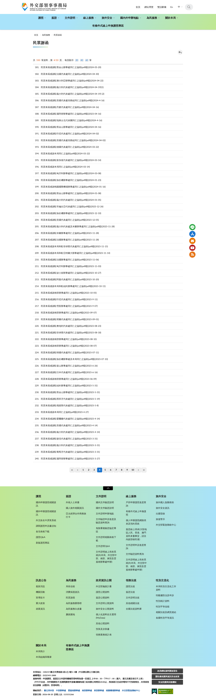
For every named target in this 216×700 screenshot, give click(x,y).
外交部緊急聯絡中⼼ (131, 691)
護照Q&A (40, 537)
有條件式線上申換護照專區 (108, 25)
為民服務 (152, 18)
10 (133, 470)
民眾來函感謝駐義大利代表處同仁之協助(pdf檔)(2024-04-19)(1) (69, 87)
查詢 (189, 7)
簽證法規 (130, 592)
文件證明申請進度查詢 (136, 547)
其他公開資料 (102, 623)
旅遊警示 (160, 519)
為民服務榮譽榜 (74, 603)
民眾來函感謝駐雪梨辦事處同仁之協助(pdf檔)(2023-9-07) (66, 306)
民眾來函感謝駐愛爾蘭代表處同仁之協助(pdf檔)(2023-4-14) (67, 419)
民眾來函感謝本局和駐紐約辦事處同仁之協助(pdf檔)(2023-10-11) (70, 286)
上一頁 (77, 470)
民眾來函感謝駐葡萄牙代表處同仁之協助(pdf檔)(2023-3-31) (67, 452)
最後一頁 (143, 470)
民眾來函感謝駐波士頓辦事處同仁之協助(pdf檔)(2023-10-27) (68, 273)
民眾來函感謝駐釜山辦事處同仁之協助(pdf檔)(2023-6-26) (66, 366)
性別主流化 (162, 580)
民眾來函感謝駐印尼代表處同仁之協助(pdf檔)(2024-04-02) (67, 134)
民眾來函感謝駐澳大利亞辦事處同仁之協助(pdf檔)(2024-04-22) (69, 81)
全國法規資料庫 (134, 609)
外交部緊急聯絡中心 (166, 525)
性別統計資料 (162, 601)
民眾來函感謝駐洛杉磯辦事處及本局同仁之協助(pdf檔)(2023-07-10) (71, 359)
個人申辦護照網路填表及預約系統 (136, 522)
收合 (108, 488)
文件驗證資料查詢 (135, 554)
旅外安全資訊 (162, 508)
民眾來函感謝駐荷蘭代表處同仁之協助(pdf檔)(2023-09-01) (67, 319)
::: (1, 2)
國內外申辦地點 (129, 18)
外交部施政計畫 (104, 586)
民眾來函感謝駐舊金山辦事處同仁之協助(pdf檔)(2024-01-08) (68, 193)
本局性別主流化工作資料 (166, 588)
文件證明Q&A (103, 546)
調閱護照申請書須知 (46, 526)
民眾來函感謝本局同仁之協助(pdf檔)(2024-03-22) (62, 154)
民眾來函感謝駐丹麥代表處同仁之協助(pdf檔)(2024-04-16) (67, 107)
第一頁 (72, 470)
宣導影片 (40, 598)
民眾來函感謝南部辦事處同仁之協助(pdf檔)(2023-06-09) (66, 379)
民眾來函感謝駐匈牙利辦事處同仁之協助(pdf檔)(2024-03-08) (68, 173)
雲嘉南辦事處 (74, 691)
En (171, 7)
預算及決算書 (102, 629)
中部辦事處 (61, 691)
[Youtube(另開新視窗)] (192, 248)
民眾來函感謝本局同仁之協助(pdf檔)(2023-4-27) (62, 412)
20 (77, 60)
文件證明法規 (132, 598)
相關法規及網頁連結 (166, 612)
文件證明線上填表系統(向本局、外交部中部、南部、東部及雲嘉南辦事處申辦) (106, 557)
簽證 (54, 18)
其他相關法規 (132, 603)
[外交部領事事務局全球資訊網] (43, 6)
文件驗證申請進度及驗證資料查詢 (106, 521)
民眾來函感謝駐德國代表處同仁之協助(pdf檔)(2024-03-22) (67, 147)
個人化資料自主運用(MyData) (106, 616)
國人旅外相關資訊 (75, 508)
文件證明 (70, 18)
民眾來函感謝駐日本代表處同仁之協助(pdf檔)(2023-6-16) (66, 372)
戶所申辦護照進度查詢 (136, 504)
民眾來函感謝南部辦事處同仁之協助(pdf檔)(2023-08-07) (66, 346)
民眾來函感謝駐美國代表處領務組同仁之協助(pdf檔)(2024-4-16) (69, 100)
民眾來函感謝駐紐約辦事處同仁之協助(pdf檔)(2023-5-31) (66, 386)
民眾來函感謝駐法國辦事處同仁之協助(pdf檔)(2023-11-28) (67, 240)
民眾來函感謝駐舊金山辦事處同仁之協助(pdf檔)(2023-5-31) (67, 392)
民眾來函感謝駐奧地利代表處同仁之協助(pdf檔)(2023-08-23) (68, 326)
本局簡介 (40, 651)
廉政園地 (70, 614)
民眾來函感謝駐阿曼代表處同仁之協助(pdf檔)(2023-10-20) (67, 280)
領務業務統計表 (104, 635)
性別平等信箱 (162, 607)
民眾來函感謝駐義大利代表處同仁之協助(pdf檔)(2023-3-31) (67, 445)
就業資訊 (40, 609)
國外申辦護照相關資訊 (46, 513)
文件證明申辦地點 (105, 514)
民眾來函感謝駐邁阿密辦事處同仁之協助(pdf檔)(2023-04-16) (68, 114)
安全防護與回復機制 (167, 682)
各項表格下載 (42, 532)
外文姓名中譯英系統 (46, 520)
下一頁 (138, 470)
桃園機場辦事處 (113, 691)
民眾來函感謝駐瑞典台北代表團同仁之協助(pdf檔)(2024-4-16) (68, 120)
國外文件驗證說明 (105, 508)
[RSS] (192, 254)
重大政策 (40, 603)
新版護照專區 (42, 543)
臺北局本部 (49, 691)
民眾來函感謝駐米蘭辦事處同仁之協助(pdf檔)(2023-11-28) (67, 233)
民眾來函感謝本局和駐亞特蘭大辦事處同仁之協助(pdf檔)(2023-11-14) (72, 253)
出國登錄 (160, 514)
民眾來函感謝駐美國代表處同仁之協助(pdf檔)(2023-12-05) (67, 220)
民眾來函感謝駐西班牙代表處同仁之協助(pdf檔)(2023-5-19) (67, 399)
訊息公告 (41, 580)
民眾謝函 (58, 35)
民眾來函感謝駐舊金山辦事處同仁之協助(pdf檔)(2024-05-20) (68, 67)
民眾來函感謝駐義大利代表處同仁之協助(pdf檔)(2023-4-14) (67, 432)
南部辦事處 (87, 691)
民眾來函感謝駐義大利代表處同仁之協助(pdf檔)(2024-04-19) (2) (69, 94)
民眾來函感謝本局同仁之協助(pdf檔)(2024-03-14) (62, 167)
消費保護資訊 (72, 592)
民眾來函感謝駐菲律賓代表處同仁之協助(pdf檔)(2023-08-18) (68, 333)
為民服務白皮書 (74, 609)
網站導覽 (148, 7)
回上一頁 (180, 52)
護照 (41, 18)
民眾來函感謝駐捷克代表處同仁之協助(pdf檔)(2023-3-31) (66, 439)
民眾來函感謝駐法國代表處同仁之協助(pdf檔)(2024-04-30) (67, 74)
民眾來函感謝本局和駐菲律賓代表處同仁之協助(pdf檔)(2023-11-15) (71, 246)
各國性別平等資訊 (165, 618)
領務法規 (131, 580)
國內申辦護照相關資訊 (46, 504)
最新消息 (40, 586)
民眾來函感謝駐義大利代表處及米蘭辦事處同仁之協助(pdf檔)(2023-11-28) (75, 227)
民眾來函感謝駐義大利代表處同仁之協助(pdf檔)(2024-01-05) (68, 200)
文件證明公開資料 (105, 603)
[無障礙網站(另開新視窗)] (165, 692)
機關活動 (40, 592)
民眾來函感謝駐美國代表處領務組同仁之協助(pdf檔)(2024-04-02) (70, 140)
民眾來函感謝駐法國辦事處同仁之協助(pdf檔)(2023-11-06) (67, 260)
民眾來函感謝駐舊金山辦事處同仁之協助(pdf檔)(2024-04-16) (68, 127)
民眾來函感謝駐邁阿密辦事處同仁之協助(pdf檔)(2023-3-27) (67, 459)
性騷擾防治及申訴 (165, 595)
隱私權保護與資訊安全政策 (167, 677)
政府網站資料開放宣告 (167, 671)
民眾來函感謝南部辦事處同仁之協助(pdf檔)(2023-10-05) (66, 293)
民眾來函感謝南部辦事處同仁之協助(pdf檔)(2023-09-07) (66, 313)
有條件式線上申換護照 (136, 513)
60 (87, 60)
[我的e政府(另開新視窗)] (154, 692)
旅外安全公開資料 (105, 609)
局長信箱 (70, 586)
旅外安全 (107, 18)
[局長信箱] (192, 241)
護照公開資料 (102, 592)
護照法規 (130, 586)
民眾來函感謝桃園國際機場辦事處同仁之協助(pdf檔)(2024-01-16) (70, 187)
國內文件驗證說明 (105, 502)
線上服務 (88, 18)
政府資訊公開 (104, 580)
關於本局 (170, 18)
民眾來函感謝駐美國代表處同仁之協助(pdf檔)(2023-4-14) (66, 425)
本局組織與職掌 (44, 657)
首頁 (138, 7)
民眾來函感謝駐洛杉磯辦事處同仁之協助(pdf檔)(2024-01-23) (68, 180)
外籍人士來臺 (72, 502)
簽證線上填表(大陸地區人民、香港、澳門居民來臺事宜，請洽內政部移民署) (136, 534)
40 (81, 60)
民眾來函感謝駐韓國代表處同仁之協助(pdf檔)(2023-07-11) (67, 353)
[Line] (192, 227)
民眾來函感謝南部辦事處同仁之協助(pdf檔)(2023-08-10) (66, 339)
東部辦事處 (99, 691)
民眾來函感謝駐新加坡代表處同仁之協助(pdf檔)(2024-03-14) (68, 160)
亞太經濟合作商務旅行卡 (76, 515)
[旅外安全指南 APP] (192, 234)
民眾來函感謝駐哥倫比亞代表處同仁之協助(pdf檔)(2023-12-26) (69, 207)
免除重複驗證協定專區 (106, 530)
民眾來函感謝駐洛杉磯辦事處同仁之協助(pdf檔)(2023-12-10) (68, 213)
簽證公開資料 (102, 598)
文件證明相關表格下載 (106, 539)
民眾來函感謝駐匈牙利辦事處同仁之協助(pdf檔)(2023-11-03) (68, 266)
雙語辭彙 (161, 7)
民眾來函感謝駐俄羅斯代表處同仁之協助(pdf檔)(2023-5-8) (67, 406)
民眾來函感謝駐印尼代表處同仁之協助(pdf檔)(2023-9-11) (66, 299)
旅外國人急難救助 (165, 502)
